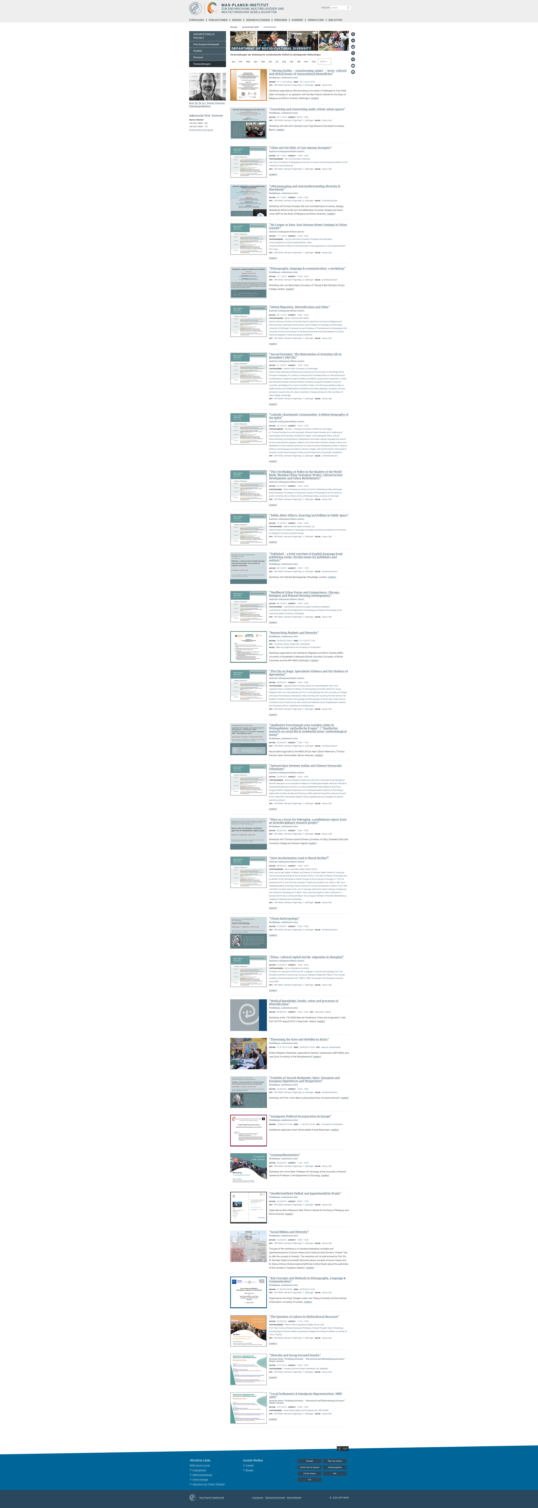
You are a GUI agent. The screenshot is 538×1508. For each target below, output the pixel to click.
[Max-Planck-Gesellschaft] (194, 1497)
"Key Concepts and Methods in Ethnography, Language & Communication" (307, 1279)
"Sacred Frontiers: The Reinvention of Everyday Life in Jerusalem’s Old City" (305, 355)
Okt (299, 61)
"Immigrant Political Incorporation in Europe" (300, 1116)
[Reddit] (353, 47)
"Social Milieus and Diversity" (289, 1232)
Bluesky (249, 1470)
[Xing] (353, 59)
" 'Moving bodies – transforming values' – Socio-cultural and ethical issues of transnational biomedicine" (307, 72)
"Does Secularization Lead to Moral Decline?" (299, 858)
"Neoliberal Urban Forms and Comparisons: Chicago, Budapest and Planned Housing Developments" (304, 594)
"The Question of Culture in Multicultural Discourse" (304, 1316)
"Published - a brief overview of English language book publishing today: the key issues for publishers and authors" (305, 557)
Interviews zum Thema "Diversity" (209, 1484)
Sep (291, 61)
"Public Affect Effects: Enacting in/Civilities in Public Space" (309, 515)
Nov (306, 61)
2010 (322, 61)
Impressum (257, 1497)
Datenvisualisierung (202, 1475)
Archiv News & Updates (309, 1467)
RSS (334, 1473)
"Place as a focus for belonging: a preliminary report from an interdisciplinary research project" (307, 821)
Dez (314, 61)
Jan (233, 61)
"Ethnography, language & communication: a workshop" (307, 268)
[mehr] (315, 98)
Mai (263, 61)
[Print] (353, 72)
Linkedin (250, 1465)
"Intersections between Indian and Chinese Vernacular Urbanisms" (305, 767)
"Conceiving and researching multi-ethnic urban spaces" (307, 109)
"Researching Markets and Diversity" (294, 632)
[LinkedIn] (353, 40)
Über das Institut (335, 1461)
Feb (240, 61)
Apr (255, 61)
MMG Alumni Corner (200, 1465)
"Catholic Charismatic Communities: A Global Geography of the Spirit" (308, 416)
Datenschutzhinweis (275, 1497)
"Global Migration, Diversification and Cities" (299, 307)
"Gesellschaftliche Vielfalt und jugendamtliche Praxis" (305, 1193)
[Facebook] (353, 34)
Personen (198, 57)
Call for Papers (309, 1473)
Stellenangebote (335, 1467)
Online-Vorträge (200, 1479)
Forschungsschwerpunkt (206, 44)
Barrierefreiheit (294, 1497)
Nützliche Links (200, 1460)
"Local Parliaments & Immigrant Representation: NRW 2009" (305, 1395)
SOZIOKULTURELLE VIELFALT (203, 36)
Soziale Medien (253, 1460)
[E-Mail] (353, 66)
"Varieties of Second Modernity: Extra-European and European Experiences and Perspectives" (304, 1079)
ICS (309, 1480)
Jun (270, 61)
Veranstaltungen (201, 64)
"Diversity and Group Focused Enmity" (295, 1355)
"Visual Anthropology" (284, 918)
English (326, 7)
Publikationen (199, 1470)
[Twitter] (353, 53)
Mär (248, 61)
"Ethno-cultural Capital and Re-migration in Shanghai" (306, 957)
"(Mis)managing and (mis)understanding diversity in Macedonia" (304, 188)
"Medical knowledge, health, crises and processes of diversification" (303, 1002)
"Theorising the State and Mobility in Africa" (299, 1039)
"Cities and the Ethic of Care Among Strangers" (300, 147)
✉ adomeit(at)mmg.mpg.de (201, 130)
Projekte (197, 51)
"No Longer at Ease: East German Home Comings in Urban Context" (308, 226)
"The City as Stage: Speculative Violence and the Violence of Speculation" (308, 673)
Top (345, 1448)
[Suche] (348, 8)
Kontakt (309, 1461)
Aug (284, 61)
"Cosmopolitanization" (284, 1154)
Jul (277, 61)
